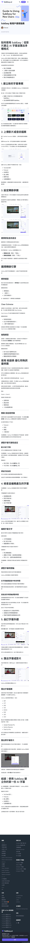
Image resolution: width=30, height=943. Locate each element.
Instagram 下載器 (20, 871)
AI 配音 (3, 866)
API (2, 889)
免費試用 (23, 1)
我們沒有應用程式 (20, 915)
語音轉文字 (4, 845)
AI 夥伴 (3, 885)
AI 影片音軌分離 (5, 883)
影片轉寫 (4, 855)
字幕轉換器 (18, 847)
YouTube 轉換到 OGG (6, 927)
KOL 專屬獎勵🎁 (5, 901)
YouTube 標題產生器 (20, 845)
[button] (20, 2)
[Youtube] (18, 923)
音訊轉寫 (4, 853)
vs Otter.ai (18, 897)
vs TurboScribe (19, 895)
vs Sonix (18, 901)
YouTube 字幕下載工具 (21, 843)
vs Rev (17, 899)
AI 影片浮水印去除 (6, 881)
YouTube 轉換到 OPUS (6, 925)
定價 (3, 895)
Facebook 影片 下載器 (21, 869)
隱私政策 (13, 936)
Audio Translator (5, 870)
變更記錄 (4, 899)
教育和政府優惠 (5, 906)
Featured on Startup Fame (22, 908)
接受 (15, 939)
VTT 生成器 (18, 853)
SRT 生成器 (18, 855)
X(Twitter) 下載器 (20, 866)
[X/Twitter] (16, 923)
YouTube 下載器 (19, 862)
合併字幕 (18, 851)
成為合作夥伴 (5, 904)
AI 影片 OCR (4, 849)
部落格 (3, 897)
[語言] (20, 2)
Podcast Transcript (20, 849)
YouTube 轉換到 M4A (6, 916)
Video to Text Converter (7, 859)
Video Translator (5, 868)
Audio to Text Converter (7, 857)
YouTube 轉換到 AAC (6, 921)
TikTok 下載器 (19, 864)
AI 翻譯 (3, 864)
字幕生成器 (4, 847)
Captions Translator (6, 874)
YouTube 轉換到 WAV (6, 919)
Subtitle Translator (6, 872)
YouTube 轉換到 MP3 (6, 914)
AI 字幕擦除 (4, 878)
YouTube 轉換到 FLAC (6, 923)
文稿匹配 (4, 851)
